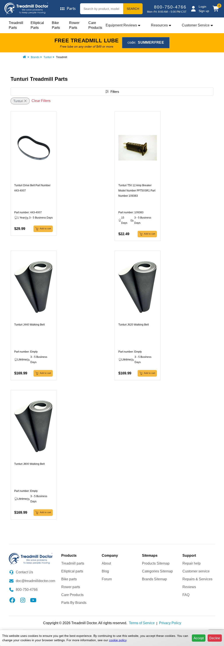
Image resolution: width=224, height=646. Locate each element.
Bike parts (69, 579)
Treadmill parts (72, 563)
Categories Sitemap (157, 571)
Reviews (189, 587)
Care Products (72, 595)
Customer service (196, 571)
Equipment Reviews (121, 25)
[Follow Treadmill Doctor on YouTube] (33, 600)
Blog (105, 571)
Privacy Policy (170, 623)
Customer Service (196, 25)
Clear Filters (41, 101)
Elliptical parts (72, 571)
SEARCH (133, 8)
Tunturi (48, 57)
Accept (199, 638)
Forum (107, 579)
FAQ (185, 595)
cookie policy (117, 640)
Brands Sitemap (154, 579)
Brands (35, 57)
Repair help (191, 563)
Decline (214, 638)
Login (202, 6)
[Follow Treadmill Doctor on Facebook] (12, 600)
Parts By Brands (73, 603)
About (106, 563)
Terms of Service (142, 623)
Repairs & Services (197, 579)
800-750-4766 (170, 7)
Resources (159, 25)
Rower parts (70, 587)
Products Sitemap (156, 563)
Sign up (204, 11)
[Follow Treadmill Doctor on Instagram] (22, 600)
